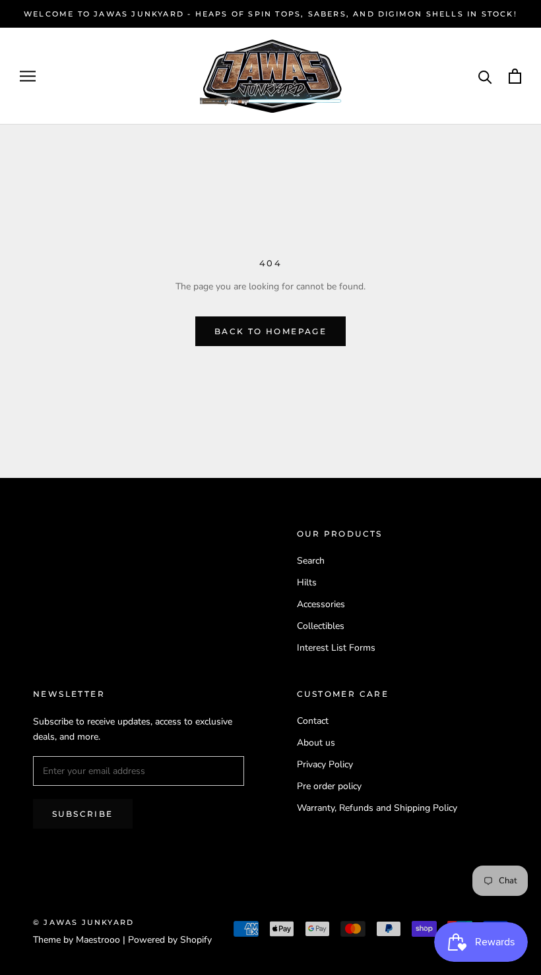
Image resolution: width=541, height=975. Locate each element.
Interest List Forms (336, 647)
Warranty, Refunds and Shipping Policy (377, 808)
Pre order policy (329, 786)
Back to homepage (270, 331)
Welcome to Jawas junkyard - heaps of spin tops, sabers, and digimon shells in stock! (270, 13)
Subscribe (82, 814)
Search (311, 560)
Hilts (307, 582)
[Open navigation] (28, 76)
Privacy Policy (325, 764)
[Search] (485, 76)
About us (316, 742)
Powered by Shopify (170, 939)
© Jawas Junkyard (83, 922)
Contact (313, 721)
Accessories (321, 604)
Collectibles (320, 626)
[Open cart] (515, 76)
